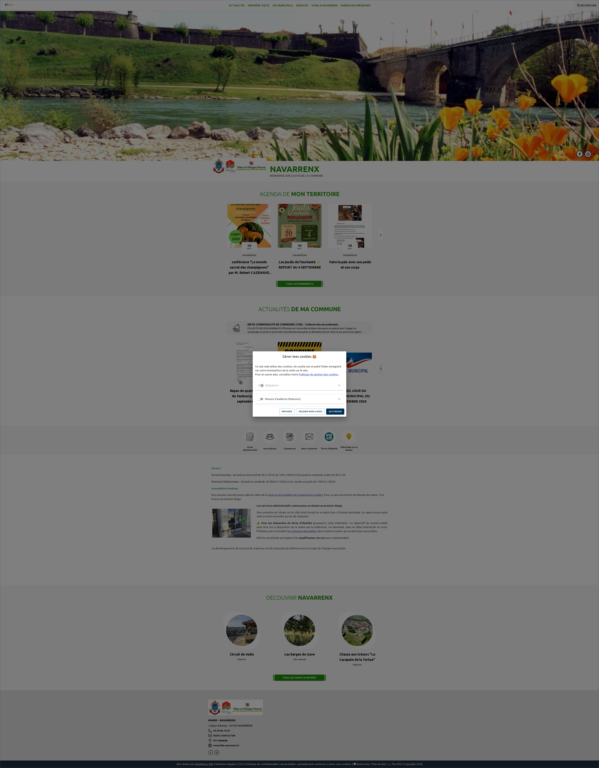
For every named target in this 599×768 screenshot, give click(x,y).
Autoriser (335, 411)
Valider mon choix (310, 411)
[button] (299, 385)
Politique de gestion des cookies (318, 374)
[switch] (259, 399)
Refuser (287, 411)
